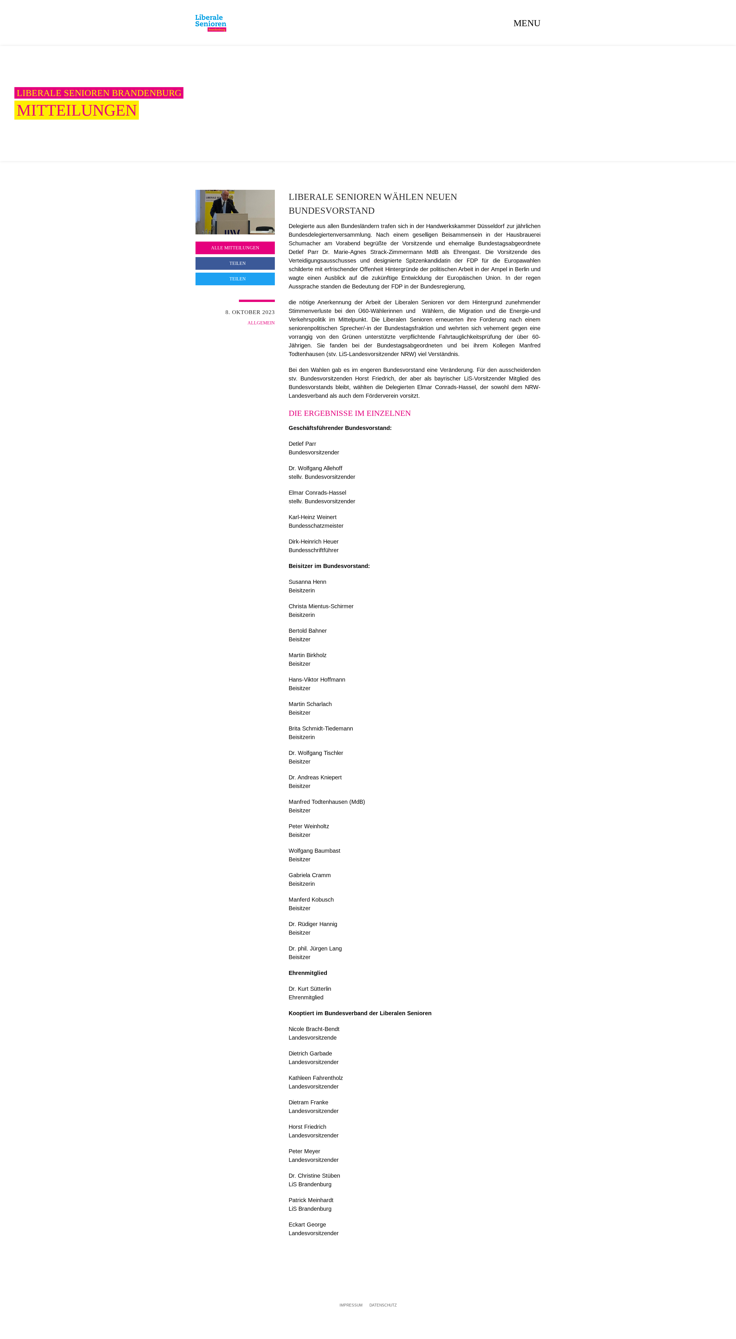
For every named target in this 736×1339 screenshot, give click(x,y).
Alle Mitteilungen (235, 247)
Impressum (351, 1305)
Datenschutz (383, 1305)
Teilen (237, 263)
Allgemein (261, 323)
